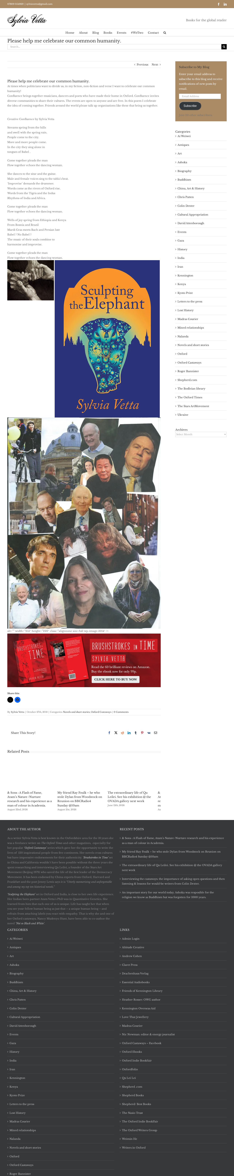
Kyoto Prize (185, 293)
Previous (142, 64)
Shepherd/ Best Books (136, 1104)
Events (182, 232)
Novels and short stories (76, 712)
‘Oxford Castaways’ (35, 847)
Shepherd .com (132, 1086)
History (182, 249)
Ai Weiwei (184, 136)
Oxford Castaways (101, 712)
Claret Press (129, 965)
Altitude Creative (133, 947)
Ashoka (182, 162)
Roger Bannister (188, 371)
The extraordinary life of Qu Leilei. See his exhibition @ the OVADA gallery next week (134, 797)
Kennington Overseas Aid (138, 1008)
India (181, 258)
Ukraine (183, 414)
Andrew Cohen (132, 956)
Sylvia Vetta (17, 712)
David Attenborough (191, 223)
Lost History (186, 310)
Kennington (185, 275)
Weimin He (129, 1139)
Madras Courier (188, 319)
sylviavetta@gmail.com (39, 4)
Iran (180, 266)
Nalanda (183, 336)
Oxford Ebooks (132, 1051)
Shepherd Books (133, 1095)
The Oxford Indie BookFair (140, 1121)
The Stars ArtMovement (193, 406)
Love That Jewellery (135, 1017)
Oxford (182, 353)
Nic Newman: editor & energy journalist (148, 1034)
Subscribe (190, 105)
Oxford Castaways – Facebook (141, 1043)
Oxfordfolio (130, 1069)
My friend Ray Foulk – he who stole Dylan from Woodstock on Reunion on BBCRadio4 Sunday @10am (171, 854)
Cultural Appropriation (193, 214)
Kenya (182, 284)
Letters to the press (190, 301)
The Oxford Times (190, 397)
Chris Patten (186, 197)
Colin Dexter (186, 205)
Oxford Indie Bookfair (137, 1060)
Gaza (181, 240)
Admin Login (130, 938)
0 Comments (121, 712)
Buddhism (184, 179)
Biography (185, 171)
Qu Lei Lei (129, 1078)
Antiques (183, 145)
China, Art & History (191, 188)
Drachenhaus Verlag (135, 973)
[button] (164, 32)
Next (155, 64)
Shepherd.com (187, 380)
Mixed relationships (191, 327)
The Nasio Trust (132, 1113)
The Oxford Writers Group (139, 1130)
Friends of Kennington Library (142, 991)
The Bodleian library (191, 388)
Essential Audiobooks (136, 982)
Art (180, 153)
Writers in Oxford (134, 1147)
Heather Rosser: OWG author (141, 999)
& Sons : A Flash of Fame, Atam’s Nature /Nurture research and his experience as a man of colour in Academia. (173, 840)
